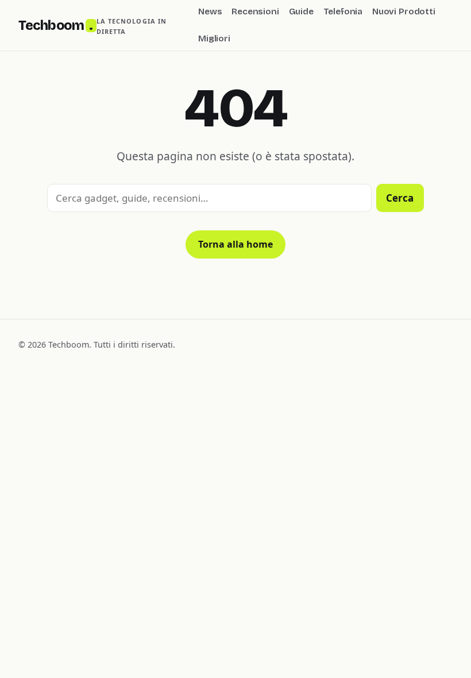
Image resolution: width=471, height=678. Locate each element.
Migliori (214, 38)
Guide (301, 11)
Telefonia (343, 11)
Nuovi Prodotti (403, 11)
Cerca (400, 198)
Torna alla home (235, 244)
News (210, 11)
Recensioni (255, 11)
